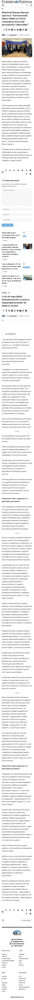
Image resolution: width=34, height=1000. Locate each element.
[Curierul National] (17, 2)
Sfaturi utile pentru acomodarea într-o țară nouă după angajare (10, 235)
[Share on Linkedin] (17, 29)
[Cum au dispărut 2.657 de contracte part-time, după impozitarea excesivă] (27, 265)
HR (2, 8)
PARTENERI (22, 973)
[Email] (20, 29)
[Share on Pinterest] (12, 29)
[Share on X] (9, 29)
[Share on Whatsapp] (15, 29)
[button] (3, 5)
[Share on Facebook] (6, 29)
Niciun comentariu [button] (26, 920)
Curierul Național (13, 35)
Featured (26, 267)
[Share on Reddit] (22, 170)
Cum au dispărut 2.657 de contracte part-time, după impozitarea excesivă (11, 266)
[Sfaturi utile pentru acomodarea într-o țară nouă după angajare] (27, 234)
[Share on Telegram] (26, 170)
